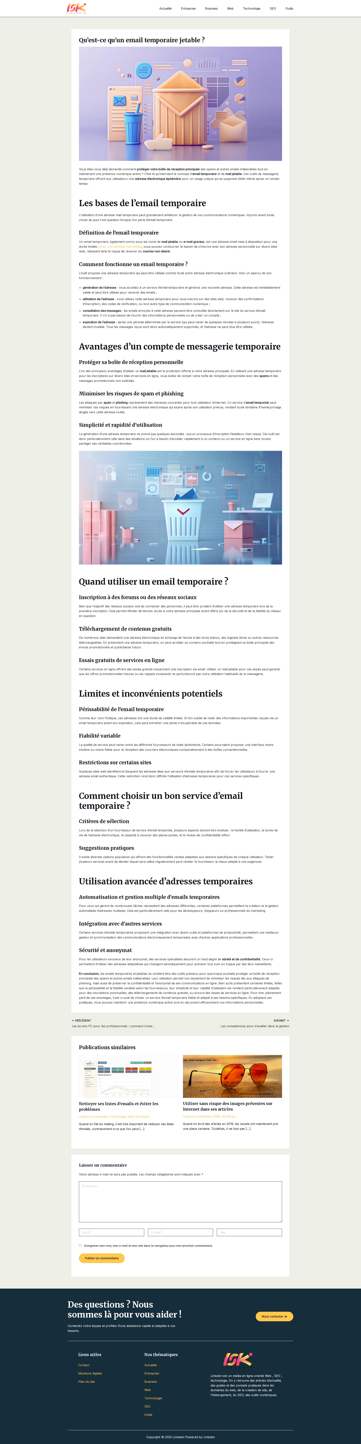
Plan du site (86, 1381)
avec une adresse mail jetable (121, 246)
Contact (83, 1365)
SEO (273, 8)
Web (230, 8)
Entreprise (188, 8)
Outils (289, 8)
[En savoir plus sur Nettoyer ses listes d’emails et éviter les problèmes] (128, 1076)
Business (211, 8)
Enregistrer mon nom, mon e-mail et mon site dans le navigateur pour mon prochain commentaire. (148, 1245)
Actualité (165, 8)
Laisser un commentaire (93, 1116)
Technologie (251, 8)
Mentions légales (90, 1373)
